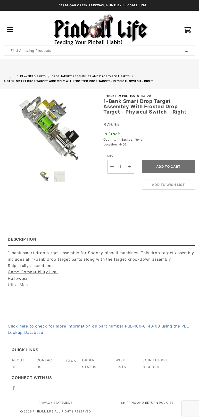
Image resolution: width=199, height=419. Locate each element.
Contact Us (45, 363)
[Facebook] (16, 390)
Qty (110, 156)
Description (22, 239)
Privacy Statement (56, 402)
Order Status (89, 363)
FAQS (71, 361)
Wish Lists (121, 363)
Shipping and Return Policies (147, 402)
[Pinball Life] (99, 29)
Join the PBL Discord (155, 363)
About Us (18, 363)
